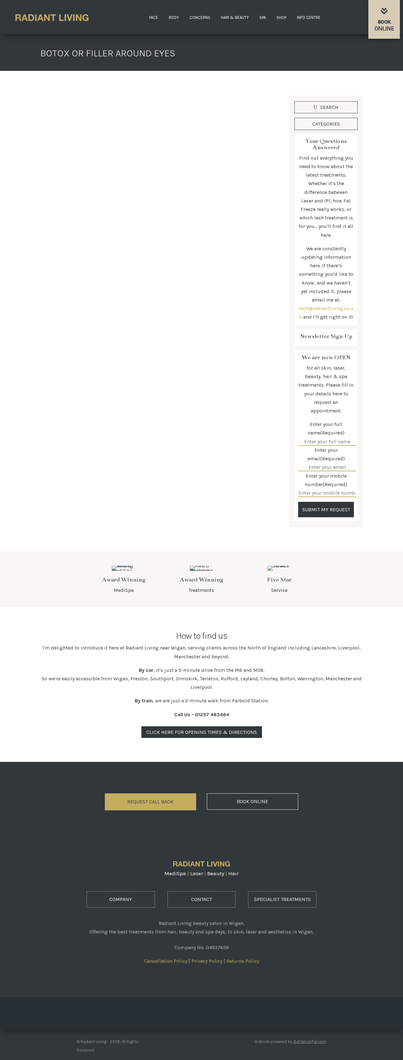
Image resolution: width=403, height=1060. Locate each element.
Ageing (119, 269)
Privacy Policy (206, 961)
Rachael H (64, 269)
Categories (326, 124)
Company (120, 899)
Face (153, 17)
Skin (135, 269)
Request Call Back (150, 802)
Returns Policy (242, 961)
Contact (201, 899)
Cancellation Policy (165, 961)
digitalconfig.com (309, 1041)
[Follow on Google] (219, 1011)
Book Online (252, 801)
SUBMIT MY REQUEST (326, 510)
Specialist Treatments (282, 899)
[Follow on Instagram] (201, 1011)
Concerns (200, 17)
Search (329, 107)
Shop (281, 17)
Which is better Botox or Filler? (94, 257)
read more (63, 311)
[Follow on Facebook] (183, 1011)
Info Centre (309, 17)
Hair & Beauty (235, 17)
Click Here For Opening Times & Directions (201, 732)
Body (174, 17)
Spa (262, 17)
